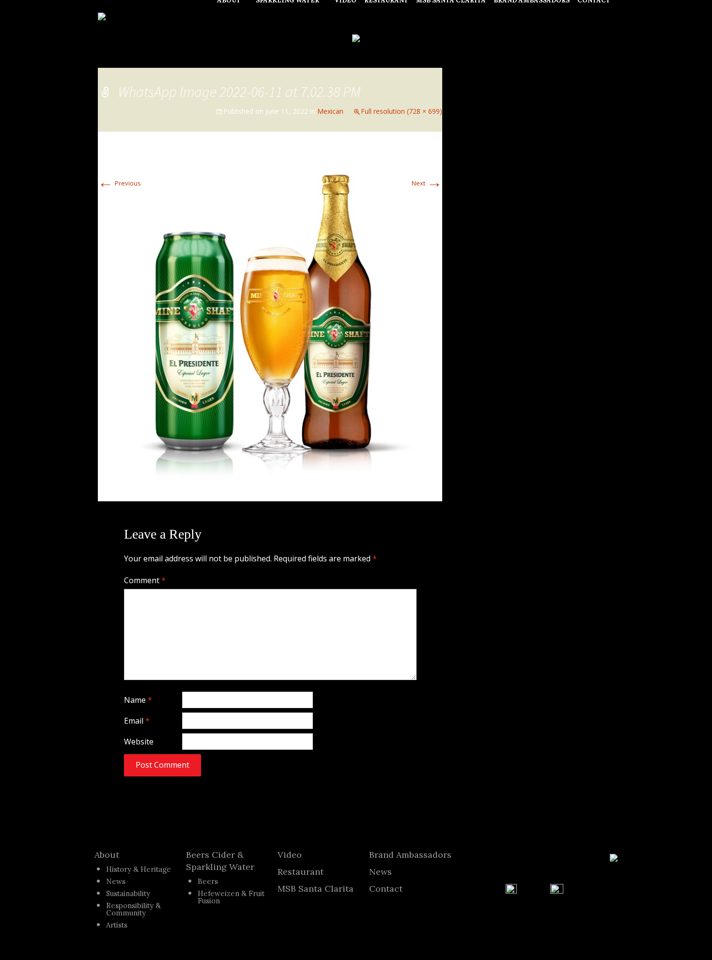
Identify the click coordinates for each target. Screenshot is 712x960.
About (106, 854)
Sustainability (128, 893)
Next (427, 183)
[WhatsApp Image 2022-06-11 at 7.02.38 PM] (270, 315)
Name (138, 700)
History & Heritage (138, 869)
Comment (145, 580)
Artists (116, 924)
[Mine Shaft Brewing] (102, 16)
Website (139, 741)
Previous (119, 183)
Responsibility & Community (133, 909)
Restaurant (301, 871)
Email (137, 720)
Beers (208, 881)
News (115, 881)
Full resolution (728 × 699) (401, 111)
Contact (385, 888)
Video (290, 854)
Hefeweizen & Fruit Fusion (231, 897)
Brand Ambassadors (410, 854)
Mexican (330, 111)
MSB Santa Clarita (316, 888)
